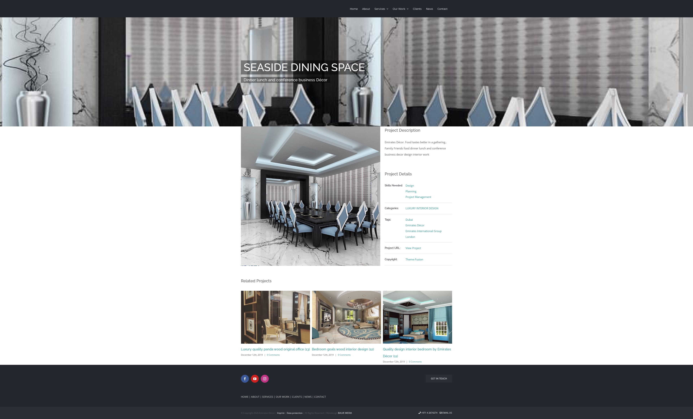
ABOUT (255, 396)
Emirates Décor (415, 225)
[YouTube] (255, 379)
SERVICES (267, 396)
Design (410, 185)
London (410, 237)
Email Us (447, 412)
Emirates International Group (424, 231)
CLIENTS (297, 396)
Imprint (280, 412)
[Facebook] (245, 379)
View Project (413, 248)
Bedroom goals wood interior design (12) (272, 349)
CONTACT (320, 396)
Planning (411, 191)
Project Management (418, 197)
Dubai (409, 219)
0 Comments (273, 354)
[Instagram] (265, 379)
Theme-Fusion (414, 259)
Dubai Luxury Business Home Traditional (414, 349)
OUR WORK (282, 396)
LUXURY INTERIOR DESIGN (422, 208)
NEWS (308, 396)
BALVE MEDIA (345, 412)
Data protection (294, 412)
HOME (245, 396)
